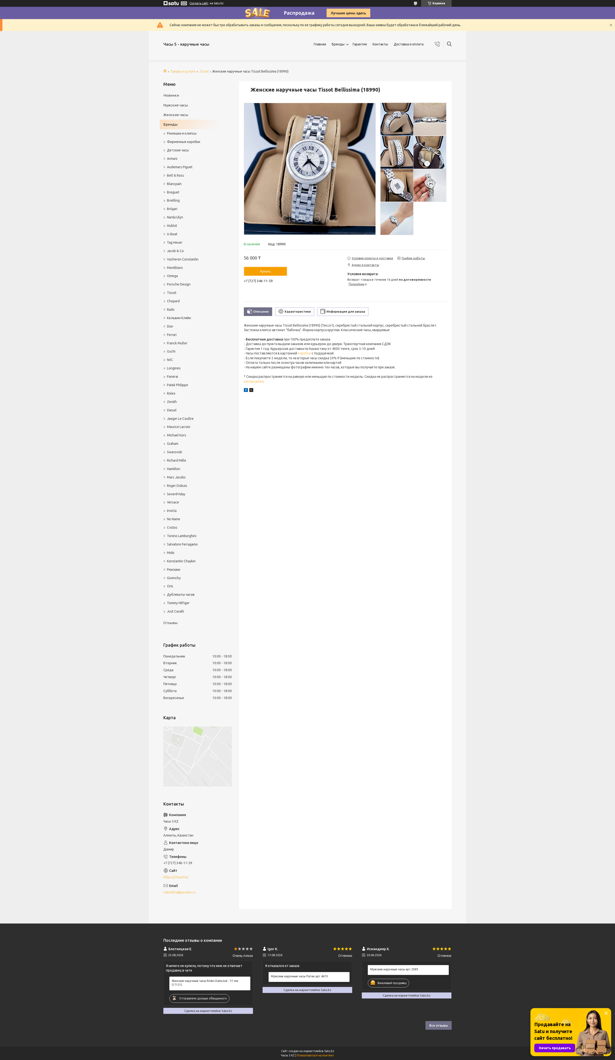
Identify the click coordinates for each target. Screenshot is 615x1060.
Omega (172, 276)
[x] (251, 391)
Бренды (338, 44)
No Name (173, 519)
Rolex (171, 393)
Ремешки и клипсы (182, 133)
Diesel (172, 410)
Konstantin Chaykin (181, 561)
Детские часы (178, 150)
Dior (170, 326)
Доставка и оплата (409, 44)
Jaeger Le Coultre (180, 419)
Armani (172, 159)
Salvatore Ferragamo (182, 544)
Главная (320, 44)
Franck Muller (177, 343)
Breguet (173, 192)
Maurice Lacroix (178, 427)
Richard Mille (176, 460)
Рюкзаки (173, 569)
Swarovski (174, 452)
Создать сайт (199, 3)
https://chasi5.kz (175, 877)
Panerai (172, 376)
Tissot (204, 71)
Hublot (172, 226)
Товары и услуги (183, 71)
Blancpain (174, 184)
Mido (170, 553)
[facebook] (246, 391)
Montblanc (175, 268)
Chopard (173, 301)
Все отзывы (438, 1025)
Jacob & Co (175, 251)
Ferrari (172, 335)
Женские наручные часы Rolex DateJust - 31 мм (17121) (205, 982)
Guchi (171, 351)
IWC (170, 360)
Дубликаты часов (181, 594)
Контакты (380, 44)
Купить (265, 271)
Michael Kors (176, 435)
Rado (170, 309)
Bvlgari (172, 209)
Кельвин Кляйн (179, 318)
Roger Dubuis (177, 486)
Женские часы (175, 115)
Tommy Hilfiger (178, 603)
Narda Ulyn (175, 217)
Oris (170, 586)
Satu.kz (329, 1051)
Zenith (172, 402)
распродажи (254, 381)
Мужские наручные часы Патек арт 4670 (299, 976)
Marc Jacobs (176, 477)
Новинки (171, 95)
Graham (172, 444)
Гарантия (360, 44)
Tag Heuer (174, 242)
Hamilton (173, 469)
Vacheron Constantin (182, 259)
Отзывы (170, 623)
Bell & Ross (175, 175)
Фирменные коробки (183, 142)
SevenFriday (176, 494)
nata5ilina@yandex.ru (179, 892)
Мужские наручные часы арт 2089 (394, 969)
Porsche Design (179, 284)
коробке (304, 353)
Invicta (172, 511)
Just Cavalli (175, 611)
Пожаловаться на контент (315, 1055)
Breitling (173, 200)
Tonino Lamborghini (181, 536)
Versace (173, 502)
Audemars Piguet (179, 167)
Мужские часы (175, 105)
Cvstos (172, 527)
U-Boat (172, 234)
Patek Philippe (177, 385)
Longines (174, 368)
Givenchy (174, 578)
